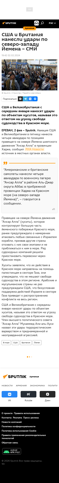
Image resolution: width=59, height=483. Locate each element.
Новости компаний (12, 422)
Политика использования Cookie (19, 430)
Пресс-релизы (31, 417)
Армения (21, 385)
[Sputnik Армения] (10, 24)
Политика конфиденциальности (18, 426)
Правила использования (27, 413)
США (15, 342)
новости (7, 385)
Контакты (7, 417)
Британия (26, 342)
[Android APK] (11, 451)
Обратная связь (10, 442)
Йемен (37, 342)
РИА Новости (35, 149)
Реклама (17, 417)
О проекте (7, 413)
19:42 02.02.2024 (11, 55)
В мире (6, 342)
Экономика (37, 385)
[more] (53, 209)
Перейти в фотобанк (32, 93)
